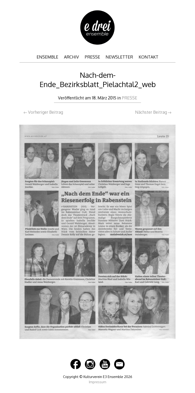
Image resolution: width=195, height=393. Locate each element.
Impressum (97, 382)
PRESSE (92, 56)
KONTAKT (148, 56)
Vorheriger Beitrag (45, 112)
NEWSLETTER (119, 56)
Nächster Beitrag (151, 112)
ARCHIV (71, 56)
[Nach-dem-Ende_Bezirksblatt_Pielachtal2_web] (98, 341)
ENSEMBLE (47, 56)
